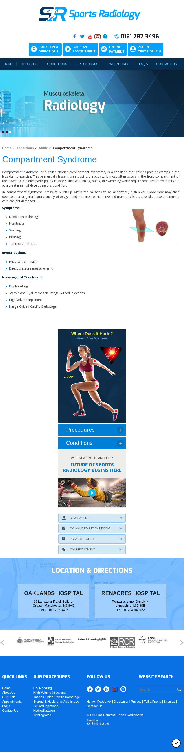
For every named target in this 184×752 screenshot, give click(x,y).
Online (117, 49)
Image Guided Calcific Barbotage (56, 697)
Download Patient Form (90, 528)
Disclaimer (121, 701)
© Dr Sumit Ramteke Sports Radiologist (115, 715)
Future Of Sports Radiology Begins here (92, 467)
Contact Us (166, 64)
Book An (84, 49)
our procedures (51, 677)
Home (8, 64)
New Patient (79, 517)
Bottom (177, 743)
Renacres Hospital (130, 593)
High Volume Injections (49, 692)
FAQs (6, 706)
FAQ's (143, 64)
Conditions (57, 64)
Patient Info (118, 64)
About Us (29, 64)
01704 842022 (134, 610)
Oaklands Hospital (53, 593)
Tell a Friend (152, 701)
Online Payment (82, 549)
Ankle (43, 148)
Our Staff (8, 697)
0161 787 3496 (140, 36)
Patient (149, 49)
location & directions (92, 570)
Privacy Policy (82, 539)
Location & (48, 49)
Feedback (104, 701)
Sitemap (169, 701)
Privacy (136, 701)
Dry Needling (42, 688)
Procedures (87, 64)
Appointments (12, 701)
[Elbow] (68, 369)
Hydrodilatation (44, 710)
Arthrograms (42, 715)
